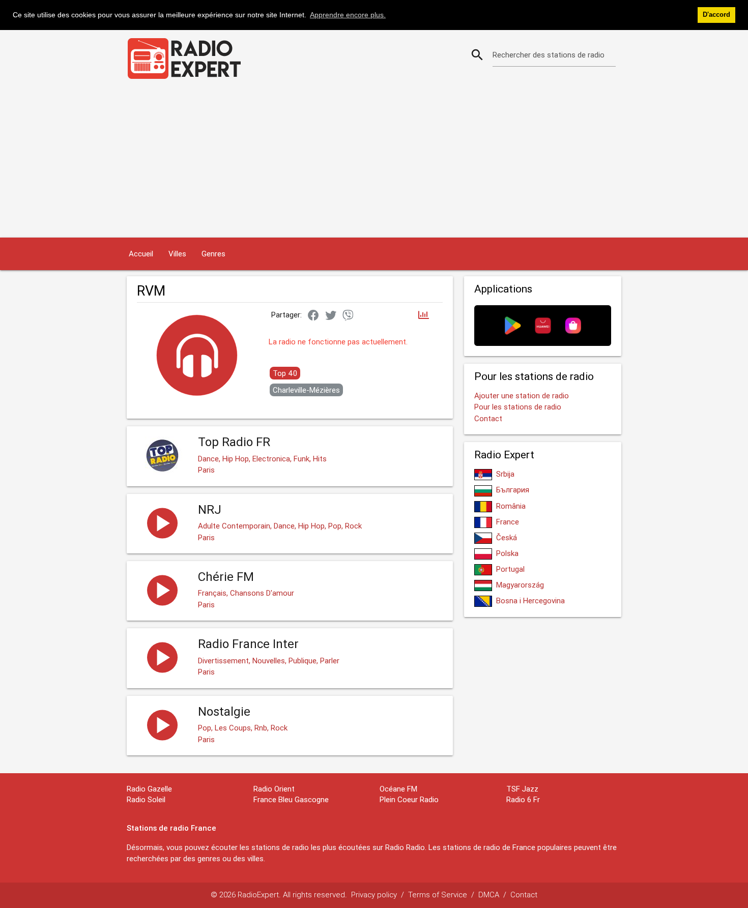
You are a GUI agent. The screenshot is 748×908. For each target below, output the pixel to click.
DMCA (488, 894)
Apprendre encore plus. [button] (348, 15)
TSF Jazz (522, 789)
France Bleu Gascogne (291, 799)
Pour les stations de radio (517, 407)
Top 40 (285, 373)
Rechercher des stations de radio (549, 55)
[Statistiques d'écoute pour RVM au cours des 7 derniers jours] (423, 316)
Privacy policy (374, 894)
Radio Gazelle (149, 789)
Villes (177, 253)
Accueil (141, 253)
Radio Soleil (146, 799)
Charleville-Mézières (306, 390)
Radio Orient (274, 789)
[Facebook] (313, 316)
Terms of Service (437, 894)
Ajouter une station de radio (521, 395)
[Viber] (348, 316)
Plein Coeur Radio (409, 799)
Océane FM (398, 789)
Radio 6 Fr (523, 799)
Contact (488, 418)
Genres (213, 253)
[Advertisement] (374, 161)
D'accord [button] (716, 14)
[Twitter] (330, 316)
